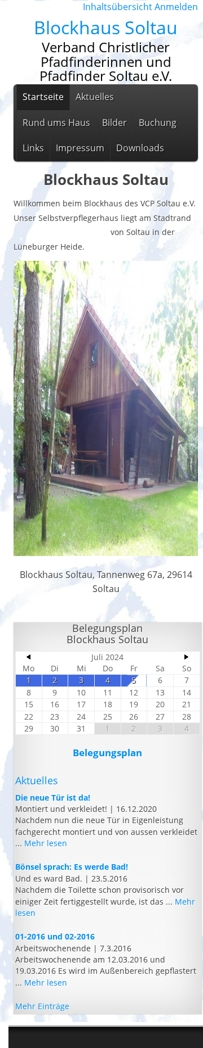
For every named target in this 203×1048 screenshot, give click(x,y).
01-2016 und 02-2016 (55, 936)
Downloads (140, 148)
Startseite (43, 97)
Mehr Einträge (42, 1006)
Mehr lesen (45, 843)
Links (33, 148)
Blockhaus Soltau (106, 27)
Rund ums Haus (56, 122)
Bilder (114, 122)
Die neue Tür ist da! (52, 797)
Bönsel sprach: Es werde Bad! (71, 866)
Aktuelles (95, 97)
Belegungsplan (107, 752)
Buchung (157, 122)
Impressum (80, 148)
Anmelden (176, 7)
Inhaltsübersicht (117, 7)
